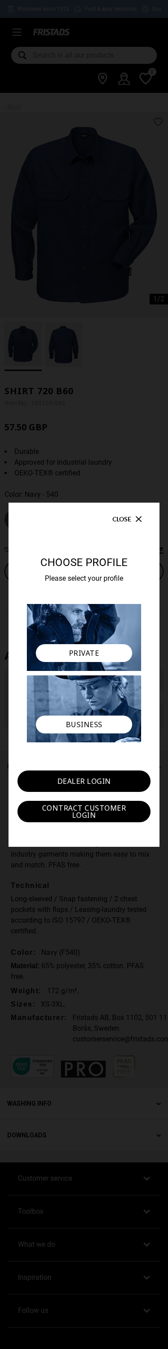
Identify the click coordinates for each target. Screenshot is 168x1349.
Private (84, 653)
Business (84, 724)
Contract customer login (84, 811)
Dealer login (84, 781)
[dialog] (84, 674)
